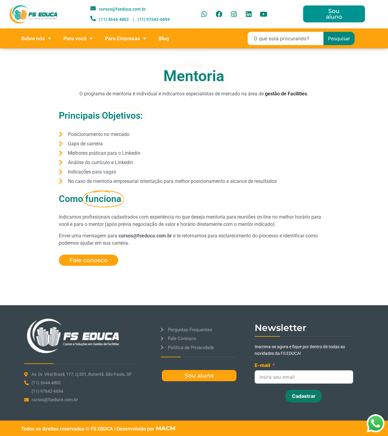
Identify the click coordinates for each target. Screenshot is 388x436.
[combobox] (285, 38)
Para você (74, 38)
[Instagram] (234, 14)
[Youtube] (263, 14)
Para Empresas (122, 38)
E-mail (262, 365)
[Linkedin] (249, 14)
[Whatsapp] (204, 14)
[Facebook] (219, 14)
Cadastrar (304, 396)
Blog (164, 38)
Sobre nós (33, 38)
